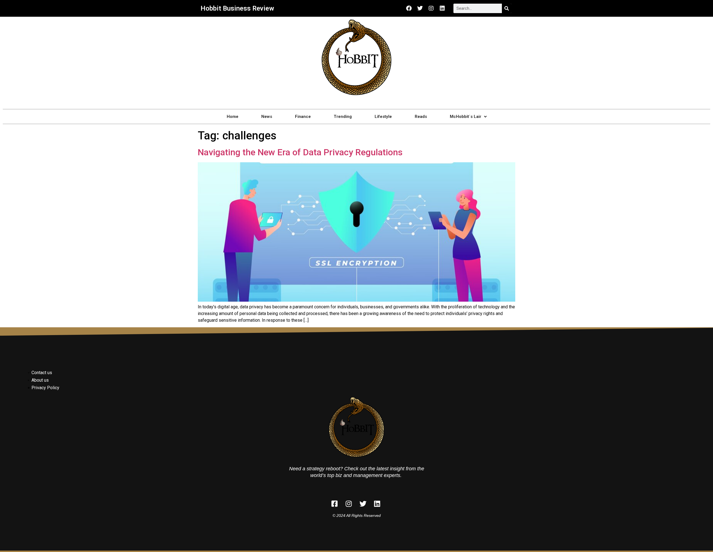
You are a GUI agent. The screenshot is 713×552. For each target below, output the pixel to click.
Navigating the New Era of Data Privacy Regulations (300, 152)
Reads (421, 116)
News (266, 116)
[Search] (506, 8)
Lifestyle (383, 116)
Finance (303, 116)
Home (232, 116)
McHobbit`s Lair (465, 116)
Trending (343, 116)
